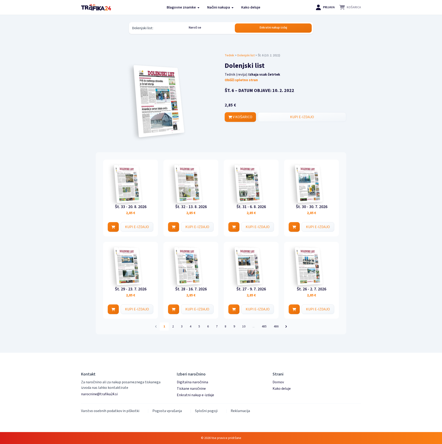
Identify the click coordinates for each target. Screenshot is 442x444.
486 (276, 326)
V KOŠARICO (242, 117)
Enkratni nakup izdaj (273, 27)
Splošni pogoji (206, 410)
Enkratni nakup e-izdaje (195, 395)
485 (264, 326)
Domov (278, 382)
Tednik (229, 55)
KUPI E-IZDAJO (302, 117)
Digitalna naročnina (192, 382)
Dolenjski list (246, 55)
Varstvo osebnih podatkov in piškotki (110, 410)
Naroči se (195, 27)
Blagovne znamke (182, 7)
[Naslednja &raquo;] (286, 326)
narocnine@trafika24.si (99, 394)
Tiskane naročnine (191, 388)
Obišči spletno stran (241, 80)
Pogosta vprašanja (167, 410)
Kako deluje (250, 7)
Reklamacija (240, 410)
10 (243, 326)
